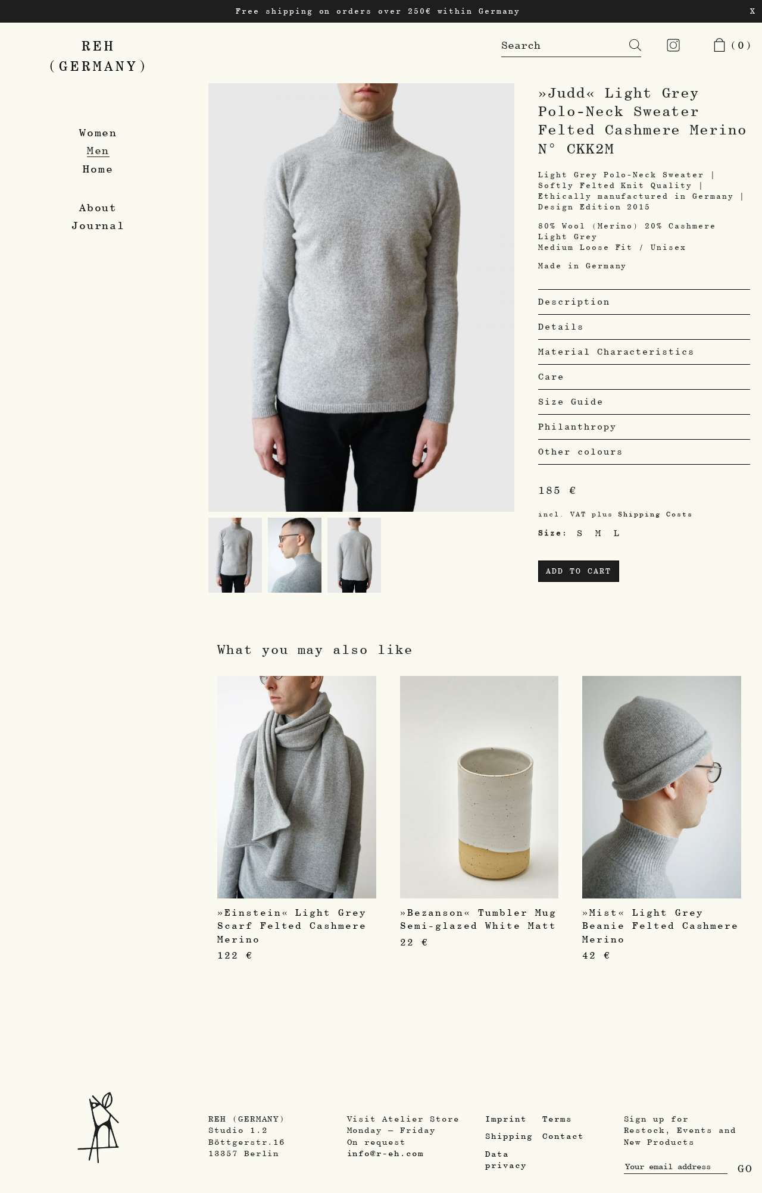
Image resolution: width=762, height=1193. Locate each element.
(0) (737, 45)
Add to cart (578, 570)
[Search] (626, 45)
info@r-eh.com (385, 1153)
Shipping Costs (655, 513)
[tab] (644, 301)
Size (550, 532)
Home (98, 168)
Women (98, 132)
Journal (98, 225)
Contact (563, 1136)
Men (98, 150)
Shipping (509, 1136)
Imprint (506, 1118)
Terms (557, 1118)
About (98, 207)
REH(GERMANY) (98, 55)
